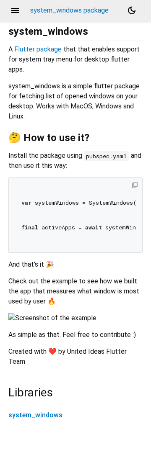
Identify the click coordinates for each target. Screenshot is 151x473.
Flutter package (38, 49)
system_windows (35, 415)
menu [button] (15, 10)
